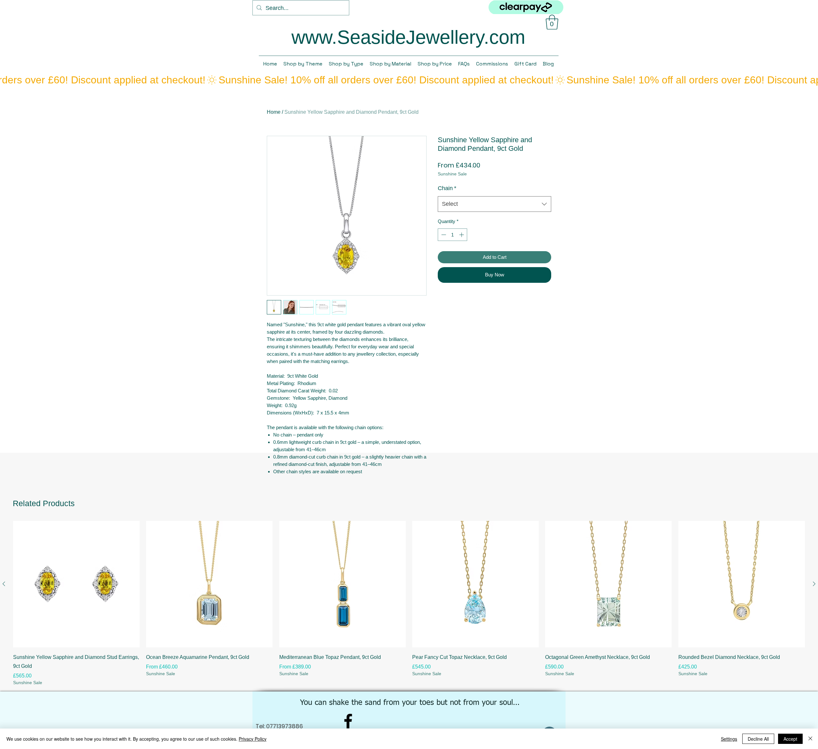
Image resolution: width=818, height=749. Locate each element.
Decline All (758, 739)
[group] (409, 603)
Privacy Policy (252, 739)
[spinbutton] (452, 235)
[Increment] (462, 235)
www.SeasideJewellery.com (408, 37)
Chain (447, 188)
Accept (790, 739)
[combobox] (494, 204)
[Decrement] (443, 235)
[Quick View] (76, 584)
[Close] (810, 739)
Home (274, 112)
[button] (552, 22)
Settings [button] (729, 739)
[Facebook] (348, 721)
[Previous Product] (4, 584)
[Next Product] (814, 584)
